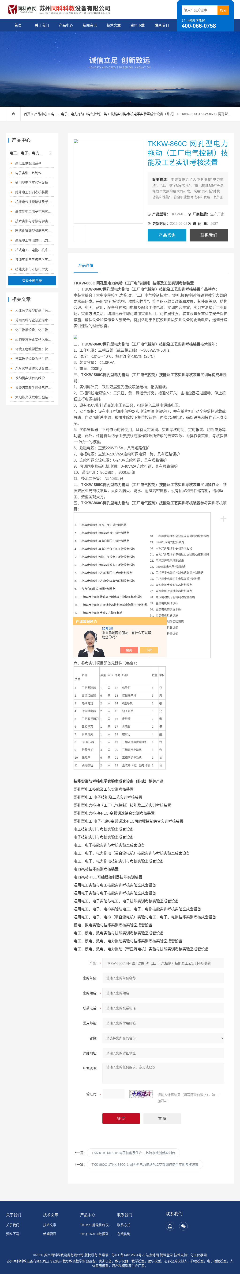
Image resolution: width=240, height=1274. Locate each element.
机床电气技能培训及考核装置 (34, 202)
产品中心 (66, 25)
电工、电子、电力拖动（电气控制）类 (79, 114)
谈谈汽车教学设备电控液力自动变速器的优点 (34, 387)
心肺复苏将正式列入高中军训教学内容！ (34, 339)
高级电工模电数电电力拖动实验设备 (34, 240)
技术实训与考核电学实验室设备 (34, 221)
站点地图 (152, 1255)
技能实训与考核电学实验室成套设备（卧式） (143, 114)
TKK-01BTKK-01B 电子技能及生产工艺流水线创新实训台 (133, 1153)
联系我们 (162, 25)
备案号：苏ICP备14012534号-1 (121, 1255)
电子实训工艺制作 (28, 173)
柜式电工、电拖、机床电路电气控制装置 (34, 250)
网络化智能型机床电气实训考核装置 (34, 231)
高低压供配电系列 (28, 163)
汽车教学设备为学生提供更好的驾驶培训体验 (34, 359)
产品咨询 (167, 235)
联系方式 (123, 1225)
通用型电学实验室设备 (31, 182)
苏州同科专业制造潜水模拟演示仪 (34, 320)
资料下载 (138, 25)
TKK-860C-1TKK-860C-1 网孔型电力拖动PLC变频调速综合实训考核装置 (145, 1164)
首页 (18, 25)
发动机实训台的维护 (30, 378)
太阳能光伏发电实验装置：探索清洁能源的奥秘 (34, 397)
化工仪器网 (198, 1255)
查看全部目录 (32, 281)
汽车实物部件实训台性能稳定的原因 (34, 368)
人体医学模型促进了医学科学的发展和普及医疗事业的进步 (34, 310)
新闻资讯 (90, 25)
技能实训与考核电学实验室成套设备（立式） (34, 259)
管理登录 (166, 1255)
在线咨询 (123, 1234)
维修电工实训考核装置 (31, 192)
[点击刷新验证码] (141, 1094)
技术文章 (114, 25)
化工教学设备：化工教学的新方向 (34, 330)
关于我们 (42, 25)
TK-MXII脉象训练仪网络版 (96, 1225)
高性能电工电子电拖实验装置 (34, 211)
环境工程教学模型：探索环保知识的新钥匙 (34, 349)
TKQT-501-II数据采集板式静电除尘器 (96, 1234)
